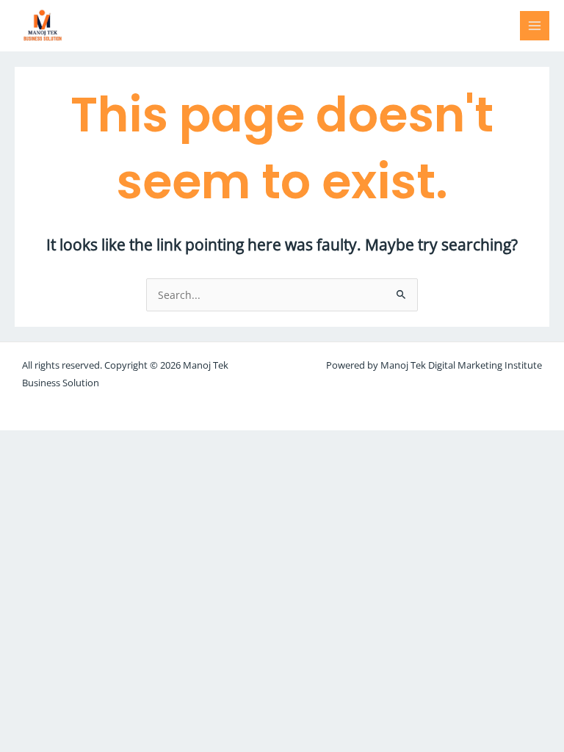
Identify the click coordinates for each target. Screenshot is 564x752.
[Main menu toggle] (535, 26)
